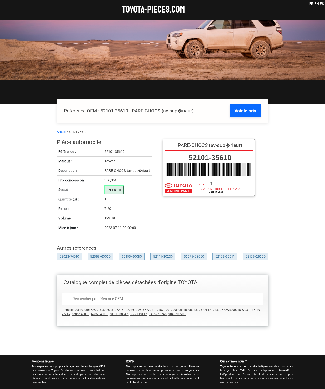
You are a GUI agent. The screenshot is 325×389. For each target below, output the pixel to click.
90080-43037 (83, 309)
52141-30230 (163, 256)
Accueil (61, 132)
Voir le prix (245, 110)
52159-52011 (224, 256)
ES (322, 3)
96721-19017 (138, 314)
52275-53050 (194, 256)
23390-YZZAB (222, 309)
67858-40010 (99, 314)
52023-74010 (69, 256)
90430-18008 (183, 309)
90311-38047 (119, 314)
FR (311, 3)
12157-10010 (163, 309)
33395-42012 (202, 309)
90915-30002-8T (104, 309)
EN (317, 3)
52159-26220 (256, 256)
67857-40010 (80, 314)
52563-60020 (100, 256)
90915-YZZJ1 (241, 309)
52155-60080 (132, 256)
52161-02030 (125, 309)
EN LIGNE (114, 190)
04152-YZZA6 (158, 314)
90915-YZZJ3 (144, 309)
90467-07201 (177, 314)
